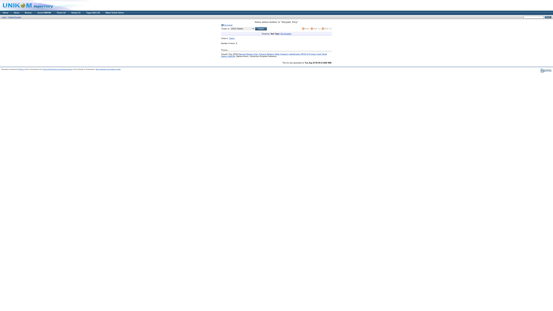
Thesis (232, 38)
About (16, 13)
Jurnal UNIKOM (44, 13)
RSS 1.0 (316, 29)
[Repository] (28, 10)
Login (4, 17)
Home (5, 13)
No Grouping (286, 34)
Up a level (228, 25)
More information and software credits (108, 69)
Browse (28, 13)
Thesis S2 (61, 13)
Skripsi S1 (76, 13)
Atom (307, 29)
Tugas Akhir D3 (93, 13)
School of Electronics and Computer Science (57, 69)
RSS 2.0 (328, 29)
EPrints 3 (22, 69)
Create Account (14, 17)
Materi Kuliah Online (115, 13)
